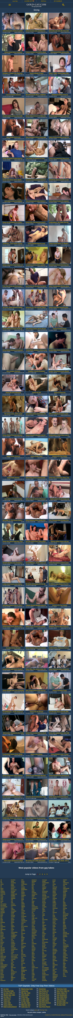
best (1, 945)
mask (33, 980)
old (43, 918)
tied (64, 921)
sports (54, 956)
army (1, 899)
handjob (34, 892)
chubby (13, 916)
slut (53, 936)
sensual (55, 912)
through (65, 918)
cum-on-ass (14, 956)
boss (1, 973)
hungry (33, 921)
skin (54, 928)
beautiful (2, 938)
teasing (65, 908)
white (64, 963)
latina (33, 953)
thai (64, 911)
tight (64, 922)
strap (54, 973)
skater (54, 926)
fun (22, 966)
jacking (33, 933)
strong (54, 979)
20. (24, 1007)
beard (2, 935)
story (54, 970)
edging (23, 906)
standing (55, 960)
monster (44, 895)
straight (54, 972)
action (2, 884)
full (22, 964)
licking (33, 960)
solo (54, 946)
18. (24, 1003)
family (22, 929)
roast (54, 897)
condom (13, 938)
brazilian (13, 880)
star (53, 962)
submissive (66, 882)
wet (64, 962)
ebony (23, 905)
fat (22, 932)
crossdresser (14, 949)
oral (43, 923)
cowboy (13, 945)
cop (12, 939)
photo (43, 946)
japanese (34, 935)
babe (1, 913)
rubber (54, 902)
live (33, 963)
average (2, 912)
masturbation (45, 882)
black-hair (3, 957)
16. (24, 999)
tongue (65, 928)
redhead (55, 887)
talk (64, 898)
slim (54, 933)
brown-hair (14, 889)
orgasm (44, 925)
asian (1, 901)
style (64, 881)
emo (22, 909)
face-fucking (24, 926)
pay (43, 940)
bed (1, 939)
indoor (33, 926)
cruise (12, 950)
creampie (13, 947)
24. (42, 995)
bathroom (2, 929)
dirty (22, 880)
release (54, 888)
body (1, 963)
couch (12, 940)
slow (54, 935)
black (1, 955)
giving (22, 977)
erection (23, 913)
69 (1, 881)
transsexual (66, 933)
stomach (55, 969)
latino (33, 955)
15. (23, 997)
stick (54, 966)
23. (42, 993)
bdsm (1, 932)
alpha (1, 889)
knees (33, 950)
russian (54, 904)
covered (13, 943)
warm (64, 956)
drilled (23, 893)
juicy (33, 945)
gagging (23, 967)
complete (13, 936)
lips (33, 962)
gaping (23, 971)
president (44, 970)
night (43, 909)
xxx (64, 973)
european (23, 916)
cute (12, 960)
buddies (13, 895)
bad (1, 916)
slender (54, 932)
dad (12, 963)
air (1, 885)
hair (33, 888)
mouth (43, 899)
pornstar (44, 962)
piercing (44, 950)
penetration (45, 942)
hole (33, 904)
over (43, 930)
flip (22, 950)
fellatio (23, 937)
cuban (12, 952)
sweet (64, 895)
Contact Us (48, 1015)
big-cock (2, 949)
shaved (54, 918)
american (2, 894)
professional (45, 974)
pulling (44, 979)
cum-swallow (14, 957)
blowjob (2, 960)
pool (43, 957)
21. (41, 989)
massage (44, 880)
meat (43, 885)
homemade (35, 906)
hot (32, 912)
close (12, 925)
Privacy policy (68, 1015)
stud (54, 980)
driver (22, 896)
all (1, 887)
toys (64, 930)
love (33, 970)
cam (12, 902)
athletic (2, 909)
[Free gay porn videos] (36, 5)
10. (9, 1007)
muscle (44, 902)
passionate (45, 939)
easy (22, 902)
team (64, 906)
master (44, 881)
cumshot (13, 959)
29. (41, 1005)
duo (22, 900)
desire (12, 974)
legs (33, 959)
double (23, 887)
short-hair (55, 919)
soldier (54, 945)
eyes (22, 923)
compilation (14, 935)
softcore (55, 943)
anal (1, 895)
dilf (11, 980)
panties (44, 933)
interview (34, 932)
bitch (1, 953)
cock (12, 930)
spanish (55, 949)
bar (1, 923)
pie (43, 949)
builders (13, 897)
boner (2, 969)
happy (33, 895)
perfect (44, 945)
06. (6, 999)
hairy (33, 889)
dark (12, 966)
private (44, 973)
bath (1, 928)
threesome (66, 913)
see (53, 909)
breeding (13, 882)
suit (64, 885)
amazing (2, 892)
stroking (55, 977)
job (32, 940)
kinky (33, 946)
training (65, 932)
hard (33, 897)
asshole (2, 908)
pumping (44, 980)
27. (42, 1001)
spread (54, 957)
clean (12, 921)
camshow (13, 905)
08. (6, 1003)
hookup (34, 909)
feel (22, 934)
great (33, 882)
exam (22, 917)
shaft (54, 916)
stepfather (55, 964)
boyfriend (2, 980)
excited (23, 919)
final (22, 942)
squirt (54, 959)
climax (12, 922)
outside (44, 929)
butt (12, 899)
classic (12, 919)
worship (65, 970)
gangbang (24, 970)
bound (2, 976)
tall (64, 899)
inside (33, 928)
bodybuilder (3, 966)
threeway (65, 915)
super (64, 887)
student (65, 880)
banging (2, 922)
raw (53, 882)
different (13, 977)
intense (34, 929)
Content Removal (55, 1015)
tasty (64, 902)
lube (33, 972)
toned (64, 926)
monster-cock (45, 897)
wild (64, 966)
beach (2, 933)
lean (33, 956)
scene (54, 905)
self (53, 911)
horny (33, 911)
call (12, 901)
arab (1, 898)
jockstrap (34, 943)
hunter (33, 923)
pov (43, 966)
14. (24, 995)
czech (12, 962)
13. (24, 993)
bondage (2, 967)
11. (26, 989)
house (33, 915)
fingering (23, 943)
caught (12, 912)
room (54, 899)
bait (1, 918)
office (43, 915)
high (33, 902)
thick (64, 912)
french (23, 958)
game (22, 968)
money (44, 894)
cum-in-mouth (14, 955)
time (64, 923)
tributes (65, 935)
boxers (2, 977)
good (22, 980)
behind (2, 942)
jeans (33, 936)
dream (23, 892)
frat (22, 957)
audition (2, 911)
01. (5, 989)
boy (1, 979)
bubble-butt (14, 894)
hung (33, 919)
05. (6, 997)
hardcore (34, 898)
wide (64, 964)
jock (33, 942)
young (64, 976)
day (12, 969)
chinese (13, 915)
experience (24, 920)
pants (43, 935)
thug (64, 919)
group (33, 884)
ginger (23, 975)
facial (22, 927)
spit (53, 955)
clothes (13, 926)
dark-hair (13, 967)
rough (54, 901)
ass (1, 902)
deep (12, 970)
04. (8, 995)
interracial (34, 930)
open (43, 922)
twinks (64, 940)
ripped (54, 895)
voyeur (65, 953)
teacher (65, 905)
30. (43, 1007)
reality (54, 884)
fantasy (23, 930)
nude (43, 913)
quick (54, 881)
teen (64, 909)
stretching (55, 974)
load (33, 964)
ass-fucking (3, 904)
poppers (44, 959)
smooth (54, 939)
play (43, 953)
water (64, 959)
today (64, 925)
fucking (23, 963)
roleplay (55, 898)
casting (13, 909)
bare (1, 925)
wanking (65, 955)
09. (6, 1005)
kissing (33, 947)
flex (22, 949)
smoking (55, 938)
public (43, 977)
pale (43, 932)
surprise (65, 889)
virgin (64, 952)
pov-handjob (45, 969)
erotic (22, 915)
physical (44, 947)
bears (1, 936)
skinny (54, 929)
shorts (54, 921)
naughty (44, 906)
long (33, 969)
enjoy (22, 912)
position (44, 963)
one (43, 921)
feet (22, 936)
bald (1, 919)
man (33, 977)
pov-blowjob (45, 967)
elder (22, 908)
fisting (22, 947)
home (33, 905)
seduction (55, 908)
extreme (23, 922)
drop (22, 898)
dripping (23, 895)
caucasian (13, 911)
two (64, 942)
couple (12, 942)
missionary (45, 891)
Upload (63, 1015)
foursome (23, 956)
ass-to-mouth (3, 906)
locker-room (35, 967)
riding (54, 891)
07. (5, 1001)
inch (33, 925)
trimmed (65, 936)
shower (54, 923)
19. (24, 1005)
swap (64, 892)
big (1, 946)
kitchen (33, 949)
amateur (2, 891)
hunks (33, 922)
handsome (34, 894)
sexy (54, 915)
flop (22, 951)
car (12, 906)
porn (43, 960)
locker (33, 966)
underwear (66, 946)
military (44, 888)
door (22, 885)
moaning (44, 892)
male (33, 976)
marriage (34, 979)
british (12, 885)
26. (42, 999)
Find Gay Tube (43, 1010)
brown (12, 888)
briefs (12, 884)
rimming (55, 894)
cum (12, 953)
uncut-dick (65, 945)
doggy (23, 882)
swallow (65, 891)
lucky (33, 973)
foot (22, 953)
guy (33, 885)
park (43, 936)
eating (23, 903)
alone (1, 888)
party (43, 938)
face (22, 925)
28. (43, 1003)
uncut (64, 943)
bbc (1, 930)
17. (24, 1001)
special (54, 952)
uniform (65, 947)
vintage (65, 950)
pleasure (44, 955)
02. (7, 991)
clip (12, 923)
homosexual (35, 908)
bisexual (2, 952)
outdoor (44, 928)
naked (43, 904)
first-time (23, 946)
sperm (54, 953)
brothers (13, 887)
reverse (54, 889)
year (64, 974)
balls (1, 921)
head (33, 901)
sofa (54, 942)
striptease (55, 976)
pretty (43, 972)
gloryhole (23, 978)
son (53, 947)
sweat (64, 894)
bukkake (13, 898)
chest (12, 913)
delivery (13, 973)
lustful (33, 974)
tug (64, 939)
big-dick (2, 950)
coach (12, 929)
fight (22, 940)
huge (33, 916)
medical (44, 887)
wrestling (65, 972)
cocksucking (14, 932)
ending (23, 910)
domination (24, 884)
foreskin (23, 954)
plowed (44, 956)
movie (43, 901)
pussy (54, 880)
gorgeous (34, 880)
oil (42, 916)
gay (22, 973)
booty (1, 972)
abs (1, 882)
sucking (65, 884)
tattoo (64, 904)
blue (1, 962)
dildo (12, 979)
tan (64, 901)
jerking (33, 938)
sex (53, 913)
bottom (2, 974)
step (54, 963)
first (22, 944)
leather (33, 957)
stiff (53, 967)
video (64, 949)
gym (33, 887)
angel (1, 897)
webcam (65, 960)
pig (43, 952)
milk (43, 889)
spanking (55, 950)
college (13, 933)
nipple (43, 911)
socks (54, 940)
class (12, 918)
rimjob (54, 892)
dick (12, 976)
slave (54, 930)
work (64, 969)
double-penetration (24, 889)
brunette (13, 891)
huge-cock (34, 918)
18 (1, 880)
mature (44, 884)
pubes (43, 976)
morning (44, 898)
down (22, 891)
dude (22, 899)
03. (8, 993)
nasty (43, 905)
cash (12, 908)
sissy (54, 925)
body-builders (4, 964)
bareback (2, 926)
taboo (64, 897)
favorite (23, 933)
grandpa (34, 881)
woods (64, 967)
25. (42, 997)
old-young (44, 919)
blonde (2, 959)
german (23, 974)
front (22, 961)
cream (12, 946)
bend (1, 943)
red (53, 885)
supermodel (66, 888)
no (43, 912)
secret (54, 906)
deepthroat (14, 972)
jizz (32, 939)
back (1, 915)
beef (1, 940)
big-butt (2, 947)
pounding (44, 964)
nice (43, 908)
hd (32, 899)
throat (64, 916)
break (12, 881)
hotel (33, 913)
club (12, 928)
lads (33, 952)
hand (33, 891)
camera (13, 904)
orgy (43, 926)
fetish (22, 939)
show (54, 922)
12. (23, 991)
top (64, 929)
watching (65, 957)
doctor (23, 881)
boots (1, 970)
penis (43, 943)
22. (42, 991)
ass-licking (3, 905)
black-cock (3, 956)
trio (64, 938)
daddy (12, 964)
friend (22, 960)
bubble (13, 892)
